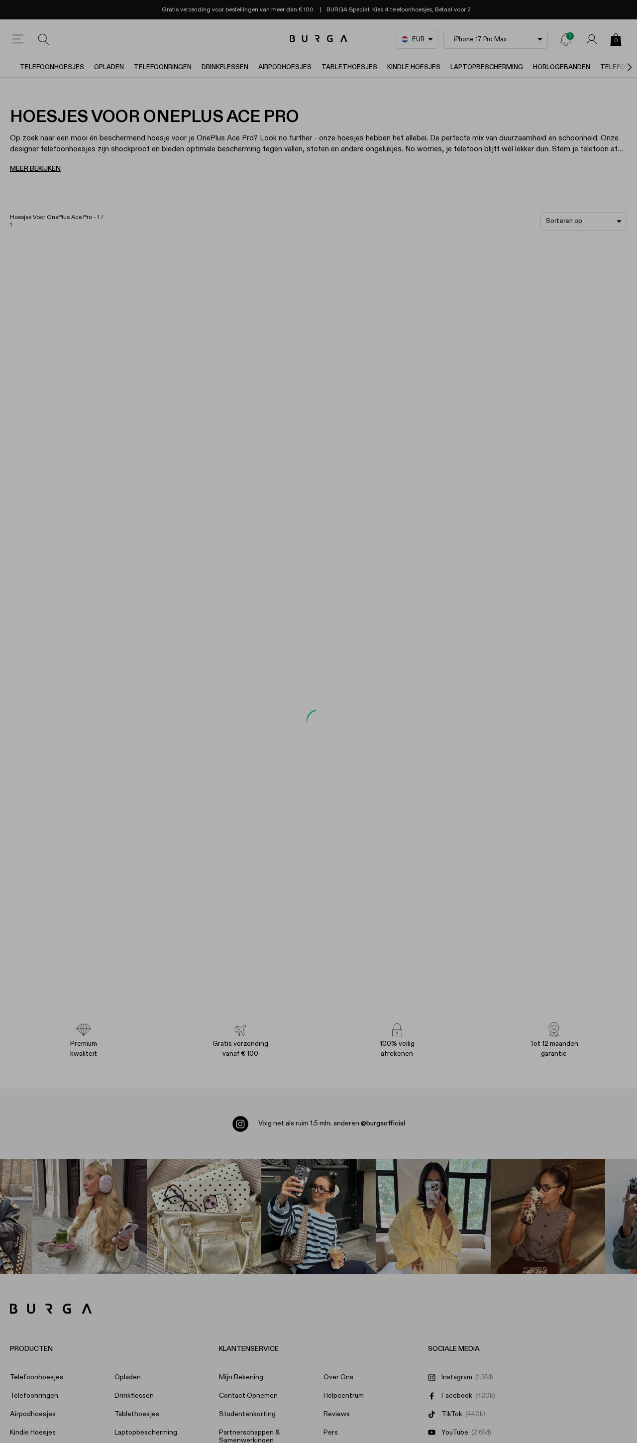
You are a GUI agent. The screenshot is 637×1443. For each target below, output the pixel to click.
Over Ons (338, 1377)
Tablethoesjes (349, 67)
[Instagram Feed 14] (204, 1216)
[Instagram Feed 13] (89, 1216)
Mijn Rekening (241, 1377)
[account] (592, 39)
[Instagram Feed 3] (548, 1216)
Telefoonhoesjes (52, 67)
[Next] (619, 67)
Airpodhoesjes (285, 67)
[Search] (44, 39)
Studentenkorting (247, 1414)
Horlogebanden (561, 67)
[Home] (318, 39)
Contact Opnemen (248, 1395)
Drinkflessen (225, 67)
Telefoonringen (163, 67)
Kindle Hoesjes (413, 67)
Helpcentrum (343, 1395)
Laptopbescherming (486, 67)
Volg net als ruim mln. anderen (331, 1123)
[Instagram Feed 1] (318, 1216)
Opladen (109, 67)
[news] (566, 39)
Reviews (336, 1414)
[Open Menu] (18, 39)
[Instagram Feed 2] (433, 1216)
